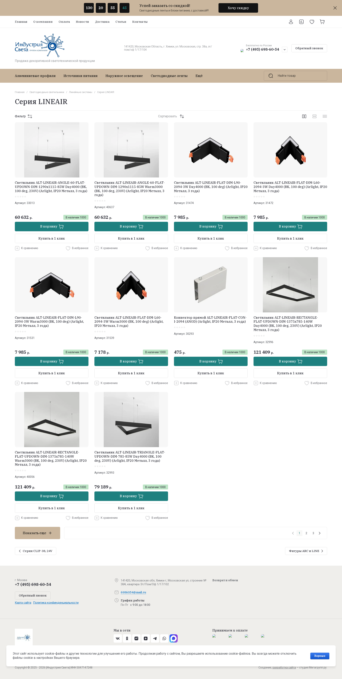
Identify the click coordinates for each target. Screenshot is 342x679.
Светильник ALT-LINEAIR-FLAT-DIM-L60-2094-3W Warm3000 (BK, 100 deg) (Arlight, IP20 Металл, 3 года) (128, 322)
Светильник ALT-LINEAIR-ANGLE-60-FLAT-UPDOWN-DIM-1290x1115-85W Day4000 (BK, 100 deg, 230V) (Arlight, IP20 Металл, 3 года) (51, 187)
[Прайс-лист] (325, 116)
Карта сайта (23, 602)
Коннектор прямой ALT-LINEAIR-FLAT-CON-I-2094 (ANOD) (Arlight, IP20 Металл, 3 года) (210, 320)
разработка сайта (284, 667)
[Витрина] (304, 116)
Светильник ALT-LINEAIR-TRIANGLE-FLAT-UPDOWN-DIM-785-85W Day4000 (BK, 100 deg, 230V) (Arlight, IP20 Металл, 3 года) (129, 456)
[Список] (314, 116)
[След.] (320, 533)
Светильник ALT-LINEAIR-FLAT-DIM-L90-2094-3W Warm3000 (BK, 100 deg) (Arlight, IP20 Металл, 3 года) (49, 322)
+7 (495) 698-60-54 (262, 49)
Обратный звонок (309, 48)
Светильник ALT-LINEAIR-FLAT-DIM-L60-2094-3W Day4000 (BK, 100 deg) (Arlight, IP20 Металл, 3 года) (290, 187)
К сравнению (29, 248)
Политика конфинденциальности (56, 602)
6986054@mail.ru (133, 592)
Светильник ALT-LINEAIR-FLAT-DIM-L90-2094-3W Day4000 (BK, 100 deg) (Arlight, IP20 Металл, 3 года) (211, 187)
